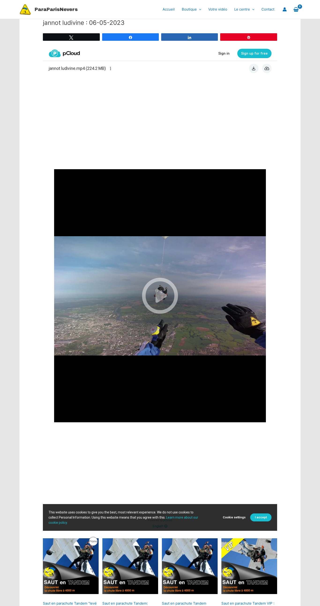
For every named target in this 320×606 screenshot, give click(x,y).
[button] (199, 9)
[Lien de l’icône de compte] (285, 9)
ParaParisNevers (56, 9)
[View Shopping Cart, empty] (296, 9)
